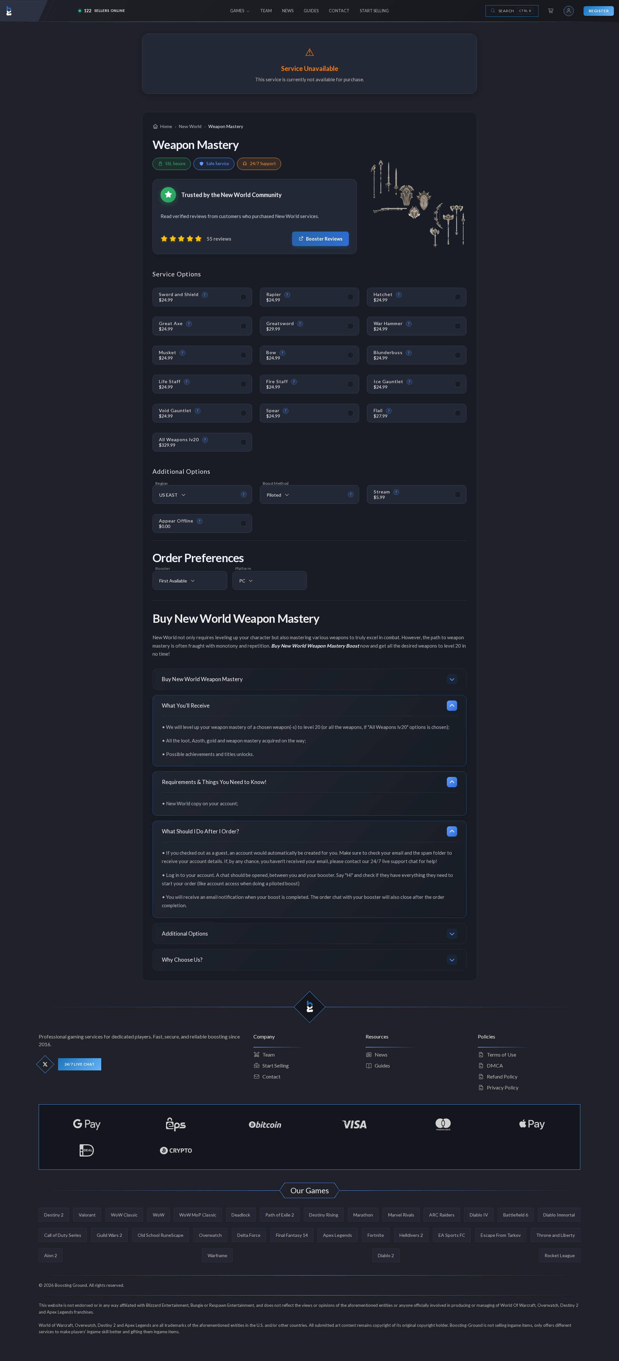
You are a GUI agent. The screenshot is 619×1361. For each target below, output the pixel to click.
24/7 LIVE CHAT (79, 1064)
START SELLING (374, 10)
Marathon (363, 1214)
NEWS (287, 10)
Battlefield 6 (515, 1214)
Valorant (87, 1214)
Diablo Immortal (559, 1214)
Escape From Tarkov (501, 1235)
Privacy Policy (502, 1087)
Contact (271, 1076)
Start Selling (275, 1065)
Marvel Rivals (401, 1214)
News (381, 1054)
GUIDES (311, 10)
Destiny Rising (323, 1214)
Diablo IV (479, 1214)
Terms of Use (501, 1054)
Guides (382, 1065)
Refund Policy (502, 1076)
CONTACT (339, 10)
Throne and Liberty (555, 1235)
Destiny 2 (54, 1214)
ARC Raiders (442, 1214)
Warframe (217, 1255)
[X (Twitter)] (45, 1064)
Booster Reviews (324, 239)
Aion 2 (50, 1255)
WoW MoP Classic (197, 1214)
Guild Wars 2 (109, 1235)
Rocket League (560, 1255)
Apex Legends (337, 1235)
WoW (158, 1214)
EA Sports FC (451, 1235)
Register (599, 10)
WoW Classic (124, 1214)
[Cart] (551, 11)
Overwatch (210, 1235)
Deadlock (240, 1214)
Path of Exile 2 (279, 1214)
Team (268, 1054)
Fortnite (376, 1235)
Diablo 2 (386, 1255)
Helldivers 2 (411, 1235)
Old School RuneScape (160, 1235)
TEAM (266, 10)
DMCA (495, 1065)
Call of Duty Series (62, 1235)
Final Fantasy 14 (292, 1235)
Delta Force (248, 1235)
